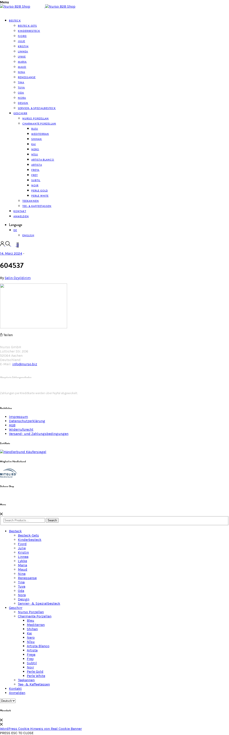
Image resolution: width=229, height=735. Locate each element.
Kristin (23, 552)
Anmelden (21, 216)
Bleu (30, 620)
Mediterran (36, 625)
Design (23, 599)
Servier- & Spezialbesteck (37, 108)
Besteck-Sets (28, 535)
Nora (22, 595)
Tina (21, 582)
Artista (32, 650)
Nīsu (31, 642)
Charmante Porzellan (39, 123)
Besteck (15, 20)
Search (52, 520)
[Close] (1, 514)
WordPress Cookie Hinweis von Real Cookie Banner (41, 728)
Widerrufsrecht (21, 429)
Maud (22, 569)
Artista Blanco (42, 159)
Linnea (23, 556)
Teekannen (26, 680)
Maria (22, 565)
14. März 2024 (11, 253)
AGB (12, 425)
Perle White (40, 196)
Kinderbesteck (29, 31)
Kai (29, 633)
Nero (31, 637)
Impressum (18, 417)
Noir (30, 667)
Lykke (22, 561)
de (15, 230)
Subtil (32, 663)
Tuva (21, 586)
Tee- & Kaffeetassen (36, 206)
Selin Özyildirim (18, 278)
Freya (31, 654)
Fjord (22, 544)
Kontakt (15, 688)
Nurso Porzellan (31, 612)
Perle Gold (35, 671)
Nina (21, 574)
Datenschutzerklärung (27, 421)
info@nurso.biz (24, 364)
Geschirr (20, 113)
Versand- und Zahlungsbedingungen (38, 434)
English (28, 235)
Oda (21, 591)
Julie (22, 548)
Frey (30, 659)
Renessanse (27, 77)
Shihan (36, 139)
